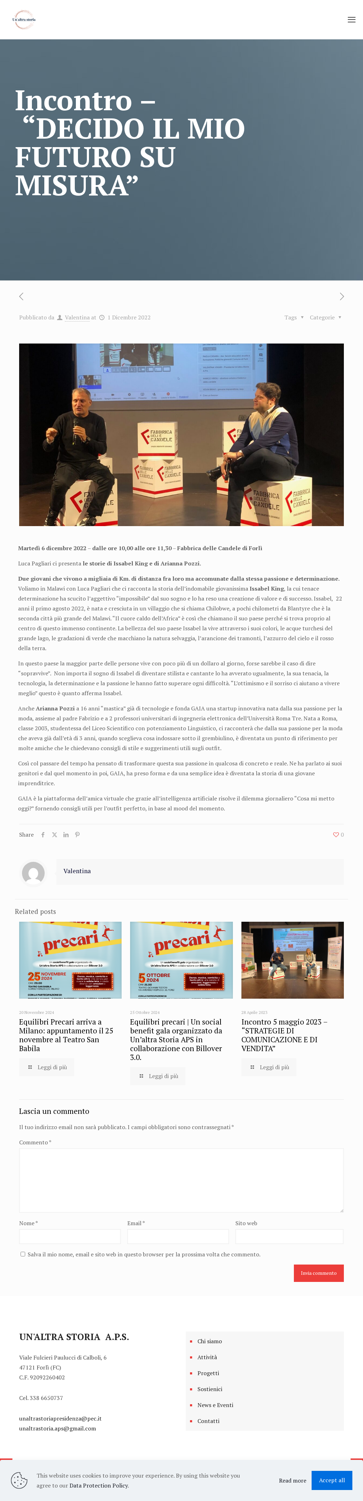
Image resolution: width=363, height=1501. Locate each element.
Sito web (246, 1223)
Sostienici (209, 1389)
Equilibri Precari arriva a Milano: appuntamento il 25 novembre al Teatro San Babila (66, 1035)
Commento (35, 1142)
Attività (207, 1357)
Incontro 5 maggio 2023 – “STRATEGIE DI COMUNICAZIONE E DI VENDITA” (284, 1035)
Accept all (332, 1480)
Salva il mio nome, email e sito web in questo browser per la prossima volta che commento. (144, 1254)
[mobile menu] (352, 19)
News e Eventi (215, 1405)
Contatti (208, 1421)
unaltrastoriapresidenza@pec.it (60, 1418)
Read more (292, 1480)
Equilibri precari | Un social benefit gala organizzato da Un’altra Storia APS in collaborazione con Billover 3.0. (176, 1039)
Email (136, 1223)
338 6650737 (46, 1398)
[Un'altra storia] (25, 19)
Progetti (208, 1373)
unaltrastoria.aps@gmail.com (57, 1428)
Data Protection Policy (98, 1485)
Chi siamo (209, 1341)
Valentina (77, 317)
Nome (28, 1223)
